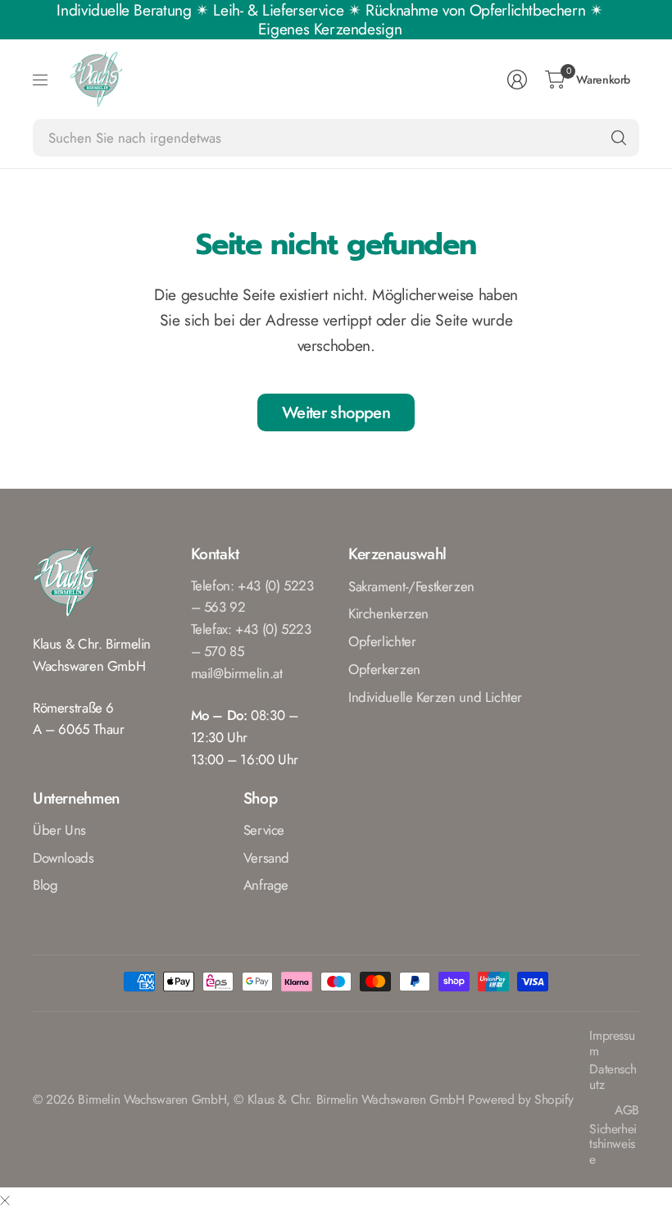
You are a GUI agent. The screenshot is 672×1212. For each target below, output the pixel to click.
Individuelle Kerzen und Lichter (435, 697)
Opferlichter (381, 641)
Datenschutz (612, 1077)
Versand (266, 858)
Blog (45, 885)
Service (263, 830)
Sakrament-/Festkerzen (411, 586)
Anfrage (265, 885)
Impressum (611, 1043)
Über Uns (59, 830)
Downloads (63, 858)
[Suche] (618, 138)
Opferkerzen (384, 669)
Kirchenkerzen (388, 613)
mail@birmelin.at (237, 673)
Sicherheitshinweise (613, 1145)
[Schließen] (5, 1200)
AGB (627, 1111)
